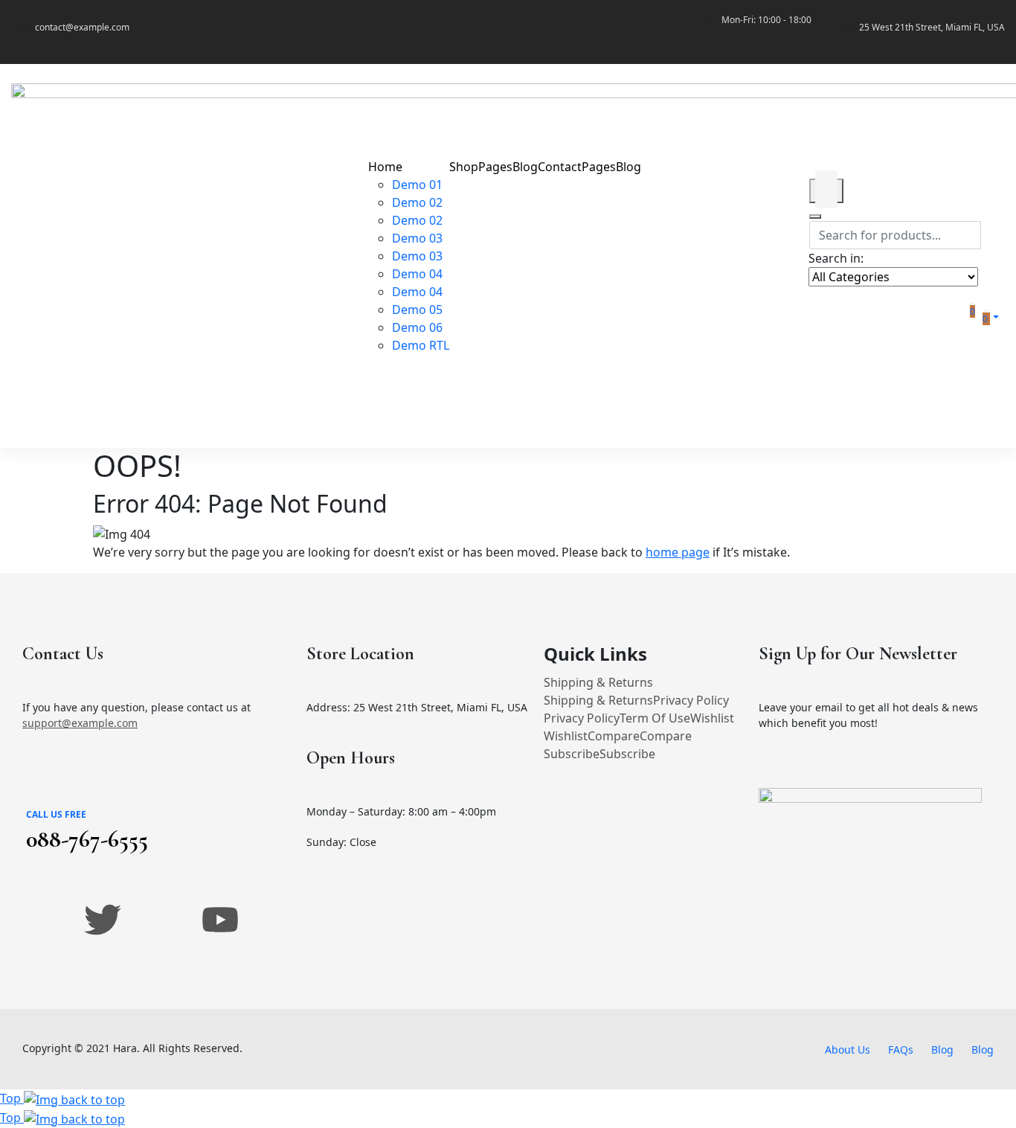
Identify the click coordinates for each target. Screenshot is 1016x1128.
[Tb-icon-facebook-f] (43, 919)
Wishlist (712, 718)
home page (678, 552)
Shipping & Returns (598, 682)
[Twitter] (102, 919)
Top (12, 1098)
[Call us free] (40, 792)
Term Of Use (655, 718)
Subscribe (571, 754)
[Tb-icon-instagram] (161, 919)
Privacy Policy (691, 700)
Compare (614, 736)
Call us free (56, 814)
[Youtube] (220, 919)
